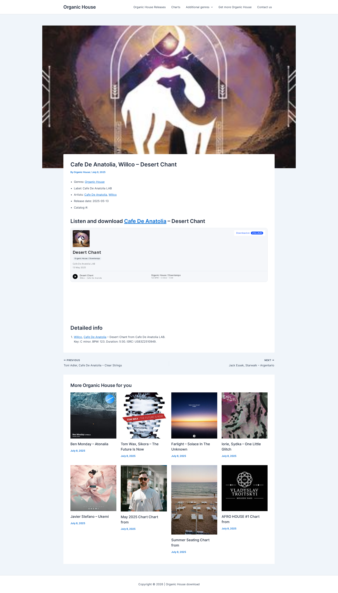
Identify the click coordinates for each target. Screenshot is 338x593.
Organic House (79, 7)
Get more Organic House (235, 7)
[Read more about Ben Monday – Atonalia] (93, 415)
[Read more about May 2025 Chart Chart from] (144, 488)
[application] (211, 7)
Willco (113, 194)
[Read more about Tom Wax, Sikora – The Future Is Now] (144, 415)
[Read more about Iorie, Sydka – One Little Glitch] (245, 415)
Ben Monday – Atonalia (89, 444)
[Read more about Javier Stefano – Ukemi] (93, 488)
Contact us (264, 7)
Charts (175, 7)
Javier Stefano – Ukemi (89, 516)
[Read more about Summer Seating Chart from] (194, 499)
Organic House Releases (149, 7)
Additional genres (197, 7)
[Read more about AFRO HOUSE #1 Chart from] (245, 488)
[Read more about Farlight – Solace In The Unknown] (194, 415)
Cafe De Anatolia (95, 194)
